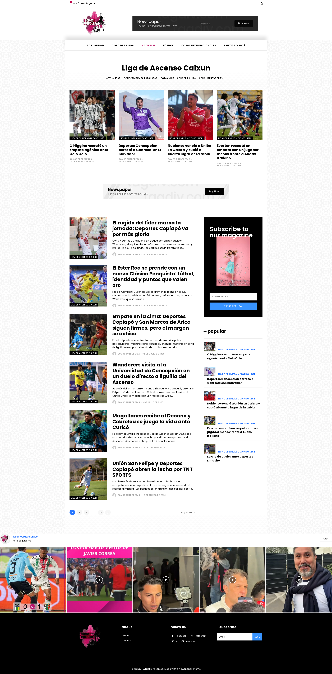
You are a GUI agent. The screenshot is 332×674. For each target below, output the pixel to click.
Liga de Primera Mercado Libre (87, 138)
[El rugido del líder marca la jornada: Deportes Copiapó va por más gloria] (88, 238)
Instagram (200, 635)
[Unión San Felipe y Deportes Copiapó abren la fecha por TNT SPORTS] (88, 479)
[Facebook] (172, 636)
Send (257, 636)
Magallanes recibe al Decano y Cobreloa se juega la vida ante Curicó (151, 421)
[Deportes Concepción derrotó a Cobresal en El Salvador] (141, 115)
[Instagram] (192, 636)
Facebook (181, 635)
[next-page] (108, 512)
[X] (172, 641)
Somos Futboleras (81, 159)
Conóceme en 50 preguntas (140, 78)
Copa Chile (167, 78)
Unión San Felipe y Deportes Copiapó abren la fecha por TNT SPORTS (152, 469)
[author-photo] (114, 254)
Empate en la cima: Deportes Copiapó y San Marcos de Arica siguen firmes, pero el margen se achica (151, 325)
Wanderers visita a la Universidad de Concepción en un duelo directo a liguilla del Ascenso (151, 373)
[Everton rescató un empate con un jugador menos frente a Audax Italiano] (239, 115)
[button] (261, 3)
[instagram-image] (33, 579)
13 (101, 512)
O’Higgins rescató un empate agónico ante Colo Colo (89, 149)
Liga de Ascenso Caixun (84, 257)
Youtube (190, 641)
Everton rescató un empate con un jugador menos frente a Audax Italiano (238, 152)
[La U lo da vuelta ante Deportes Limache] (209, 449)
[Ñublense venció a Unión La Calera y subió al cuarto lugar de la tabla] (190, 115)
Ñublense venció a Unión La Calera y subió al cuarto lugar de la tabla (189, 149)
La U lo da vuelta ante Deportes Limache (230, 458)
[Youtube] (183, 641)
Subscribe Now (233, 306)
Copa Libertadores (211, 78)
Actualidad (113, 78)
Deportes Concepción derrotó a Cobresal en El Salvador (140, 149)
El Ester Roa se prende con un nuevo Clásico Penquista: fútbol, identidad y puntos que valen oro (153, 277)
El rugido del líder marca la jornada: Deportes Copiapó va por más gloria (150, 228)
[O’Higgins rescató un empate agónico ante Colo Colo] (92, 115)
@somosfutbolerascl (25, 536)
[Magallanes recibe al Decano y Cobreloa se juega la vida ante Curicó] (88, 431)
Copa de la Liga (186, 78)
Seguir (325, 538)
